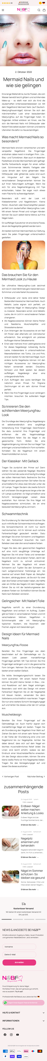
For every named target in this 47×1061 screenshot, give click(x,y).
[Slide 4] (40, 919)
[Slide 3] (29, 919)
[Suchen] (38, 10)
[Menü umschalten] (2, 10)
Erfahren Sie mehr (30, 825)
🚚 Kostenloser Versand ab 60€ (23, 3)
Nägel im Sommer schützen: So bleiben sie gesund (33, 874)
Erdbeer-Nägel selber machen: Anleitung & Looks (32, 809)
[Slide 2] (18, 919)
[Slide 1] (7, 919)
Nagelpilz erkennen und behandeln (29, 841)
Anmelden (19, 962)
